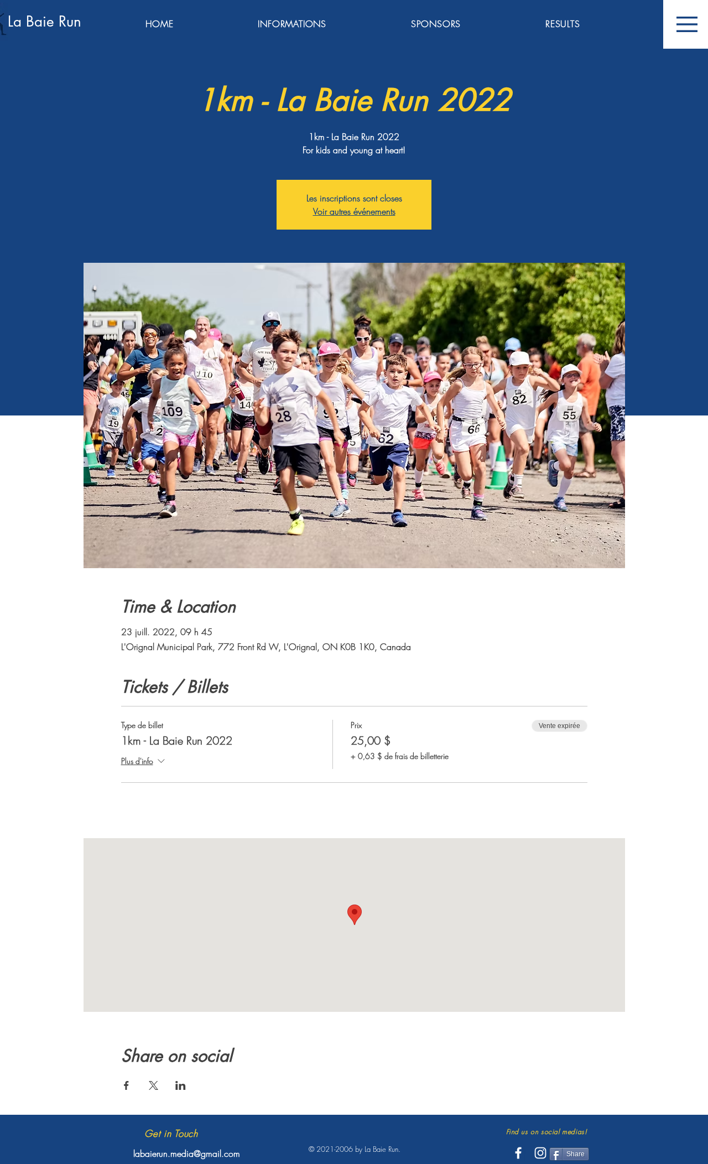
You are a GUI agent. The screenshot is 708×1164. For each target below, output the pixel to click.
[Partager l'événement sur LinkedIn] (180, 1085)
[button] (686, 24)
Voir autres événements (354, 211)
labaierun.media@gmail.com (186, 1153)
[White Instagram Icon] (540, 1153)
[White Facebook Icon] (518, 1153)
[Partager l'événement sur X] (153, 1085)
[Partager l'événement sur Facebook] (126, 1085)
